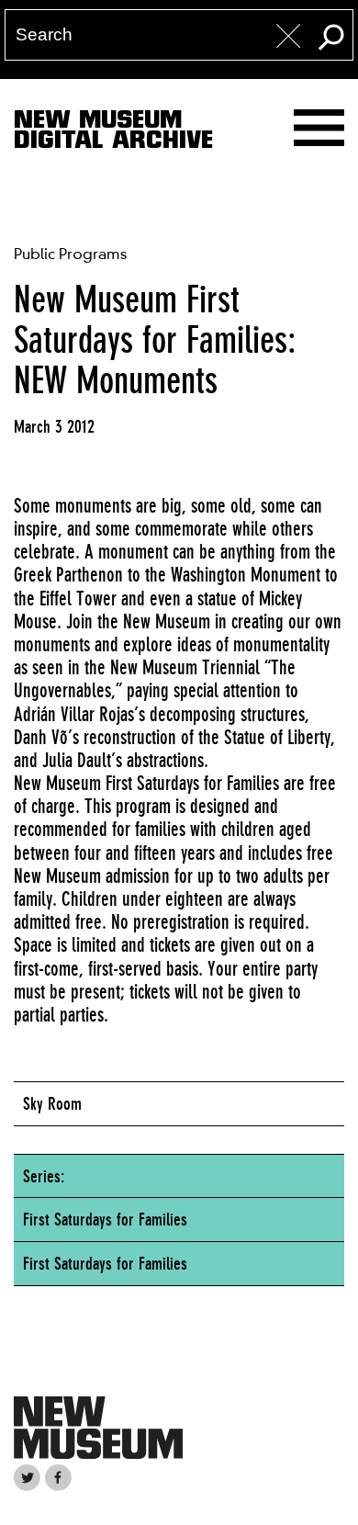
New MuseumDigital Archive (113, 133)
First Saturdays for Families (105, 1219)
